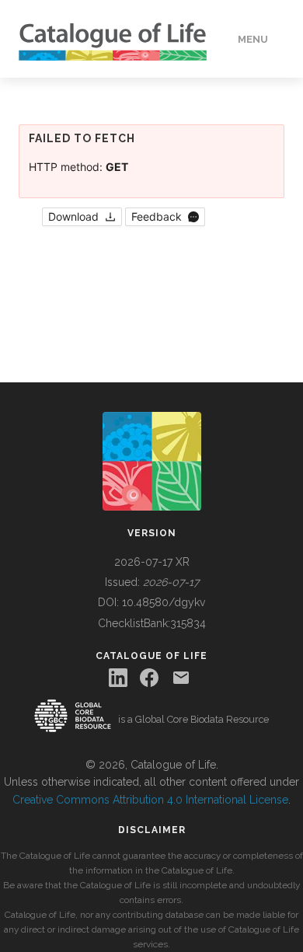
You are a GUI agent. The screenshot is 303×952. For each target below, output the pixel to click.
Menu (253, 39)
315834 (188, 623)
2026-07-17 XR (152, 562)
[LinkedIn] (118, 677)
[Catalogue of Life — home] (152, 460)
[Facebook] (149, 677)
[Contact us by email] (181, 677)
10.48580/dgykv (163, 602)
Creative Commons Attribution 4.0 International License (150, 799)
